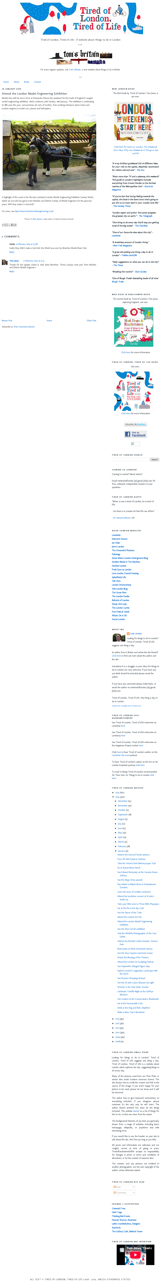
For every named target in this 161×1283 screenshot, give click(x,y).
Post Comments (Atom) (24, 326)
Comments (121, 1192)
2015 (117, 792)
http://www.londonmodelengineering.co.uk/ (34, 211)
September (123, 814)
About (16, 82)
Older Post (91, 320)
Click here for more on (135, 150)
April (120, 837)
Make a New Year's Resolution (131, 1012)
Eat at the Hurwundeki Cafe (130, 1003)
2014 (117, 797)
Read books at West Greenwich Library (135, 948)
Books (26, 82)
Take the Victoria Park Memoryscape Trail (136, 863)
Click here (125, 352)
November (123, 805)
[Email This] (3, 224)
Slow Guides (140, 271)
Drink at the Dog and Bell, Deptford (133, 1008)
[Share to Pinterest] (15, 224)
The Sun (140, 170)
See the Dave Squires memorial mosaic (135, 953)
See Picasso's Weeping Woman (131, 978)
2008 (117, 1041)
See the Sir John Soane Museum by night (135, 982)
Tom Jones (14, 260)
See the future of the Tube (129, 912)
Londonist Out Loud (120, 755)
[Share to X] (9, 224)
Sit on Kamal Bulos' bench (128, 867)
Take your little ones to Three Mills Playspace (138, 904)
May (120, 832)
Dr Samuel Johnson (121, 517)
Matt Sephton (38, 219)
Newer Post (7, 320)
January (121, 851)
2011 (117, 1028)
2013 (117, 1019)
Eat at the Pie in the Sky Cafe (130, 908)
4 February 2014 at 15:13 (33, 260)
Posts (118, 1187)
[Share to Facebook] (12, 224)
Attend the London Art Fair (129, 917)
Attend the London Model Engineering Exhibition (34, 93)
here (123, 726)
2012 (117, 1023)
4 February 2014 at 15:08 (26, 244)
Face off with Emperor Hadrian (131, 859)
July (120, 823)
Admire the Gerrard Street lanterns (133, 854)
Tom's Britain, (75, 69)
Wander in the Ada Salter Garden (133, 987)
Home (6, 82)
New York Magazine (122, 245)
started (136, 1111)
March (121, 841)
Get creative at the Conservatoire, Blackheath (138, 999)
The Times (118, 265)
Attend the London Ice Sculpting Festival (135, 962)
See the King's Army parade (129, 880)
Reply (11, 252)
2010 (117, 1032)
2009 (118, 1037)
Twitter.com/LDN (129, 255)
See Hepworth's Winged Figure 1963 (133, 966)
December (123, 801)
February (122, 846)
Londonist (116, 235)
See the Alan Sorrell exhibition (131, 929)
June (120, 828)
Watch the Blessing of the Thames (132, 957)
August (121, 819)
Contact (37, 82)
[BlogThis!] (6, 224)
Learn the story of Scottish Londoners (134, 892)
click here (140, 765)
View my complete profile (126, 706)
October (122, 810)
